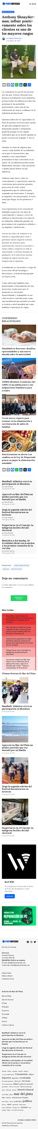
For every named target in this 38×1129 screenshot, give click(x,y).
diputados (15, 1078)
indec (3, 1090)
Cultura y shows (8, 1025)
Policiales (5, 1007)
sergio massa (22, 1104)
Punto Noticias (15, 38)
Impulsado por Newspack (10, 1125)
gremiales (5, 1086)
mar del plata (23, 1094)
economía (25, 1077)
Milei (3, 1098)
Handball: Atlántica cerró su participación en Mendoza (17, 482)
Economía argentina (7, 1081)
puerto (4, 1104)
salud (9, 1104)
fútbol (16, 1084)
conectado (20, 585)
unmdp (4, 1110)
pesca (11, 1101)
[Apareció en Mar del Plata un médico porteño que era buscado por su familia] (15, 729)
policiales (18, 1101)
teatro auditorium (7, 1107)
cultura (31, 1074)
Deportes (5, 1011)
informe (14, 1090)
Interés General (8, 12)
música (8, 1098)
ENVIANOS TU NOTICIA (19, 598)
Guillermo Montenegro (26, 1086)
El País (4, 1003)
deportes (6, 1077)
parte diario (5, 1101)
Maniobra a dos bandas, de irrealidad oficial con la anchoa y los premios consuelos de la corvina (18, 544)
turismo (24, 1107)
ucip (30, 1107)
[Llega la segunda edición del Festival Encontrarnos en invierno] (15, 771)
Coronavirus (21, 1074)
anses (9, 1071)
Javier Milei (5, 1094)
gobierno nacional (26, 1084)
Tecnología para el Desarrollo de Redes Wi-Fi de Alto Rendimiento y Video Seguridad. (19, 888)
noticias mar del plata (20, 1098)
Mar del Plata (6, 996)
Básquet (26, 1071)
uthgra (8, 1110)
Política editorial (7, 976)
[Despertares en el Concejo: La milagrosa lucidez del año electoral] (15, 812)
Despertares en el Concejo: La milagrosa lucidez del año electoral (17, 528)
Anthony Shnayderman (21, 565)
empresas (6, 569)
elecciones (26, 1081)
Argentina (14, 1071)
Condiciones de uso (8, 979)
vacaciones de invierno (17, 1110)
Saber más (10, 896)
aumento (20, 1071)
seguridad (15, 1104)
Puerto (4, 1021)
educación (17, 1081)
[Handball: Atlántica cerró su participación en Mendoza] (15, 691)
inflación (8, 1090)
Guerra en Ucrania (14, 1086)
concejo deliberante (8, 1074)
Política (4, 1018)
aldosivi (4, 1071)
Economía (5, 1014)
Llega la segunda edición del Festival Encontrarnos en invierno (17, 512)
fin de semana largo (7, 1084)
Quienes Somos (6, 973)
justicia (11, 1094)
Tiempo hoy (16, 1107)
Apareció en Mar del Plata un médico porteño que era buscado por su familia (17, 497)
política (27, 1101)
